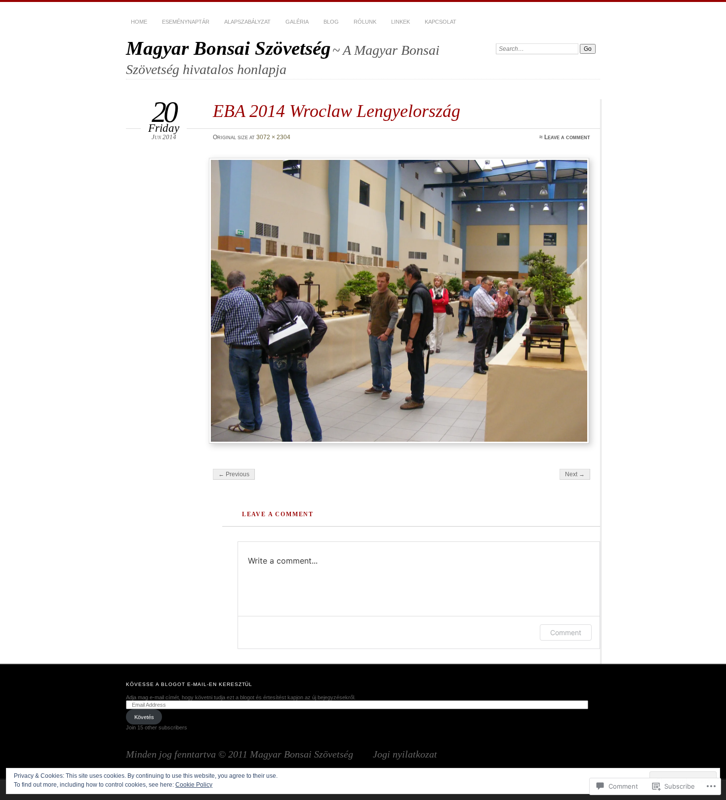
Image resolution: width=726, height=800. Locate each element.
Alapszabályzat (247, 22)
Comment (565, 632)
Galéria (297, 22)
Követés (144, 717)
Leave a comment (567, 137)
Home (139, 22)
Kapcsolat (440, 22)
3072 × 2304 (273, 137)
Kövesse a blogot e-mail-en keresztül (189, 684)
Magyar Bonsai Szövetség (228, 48)
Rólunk (365, 22)
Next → (575, 474)
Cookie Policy (193, 784)
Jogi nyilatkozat (400, 754)
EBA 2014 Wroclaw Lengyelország (336, 111)
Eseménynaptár (185, 22)
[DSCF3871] (400, 301)
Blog (331, 22)
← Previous (233, 474)
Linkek (400, 22)
